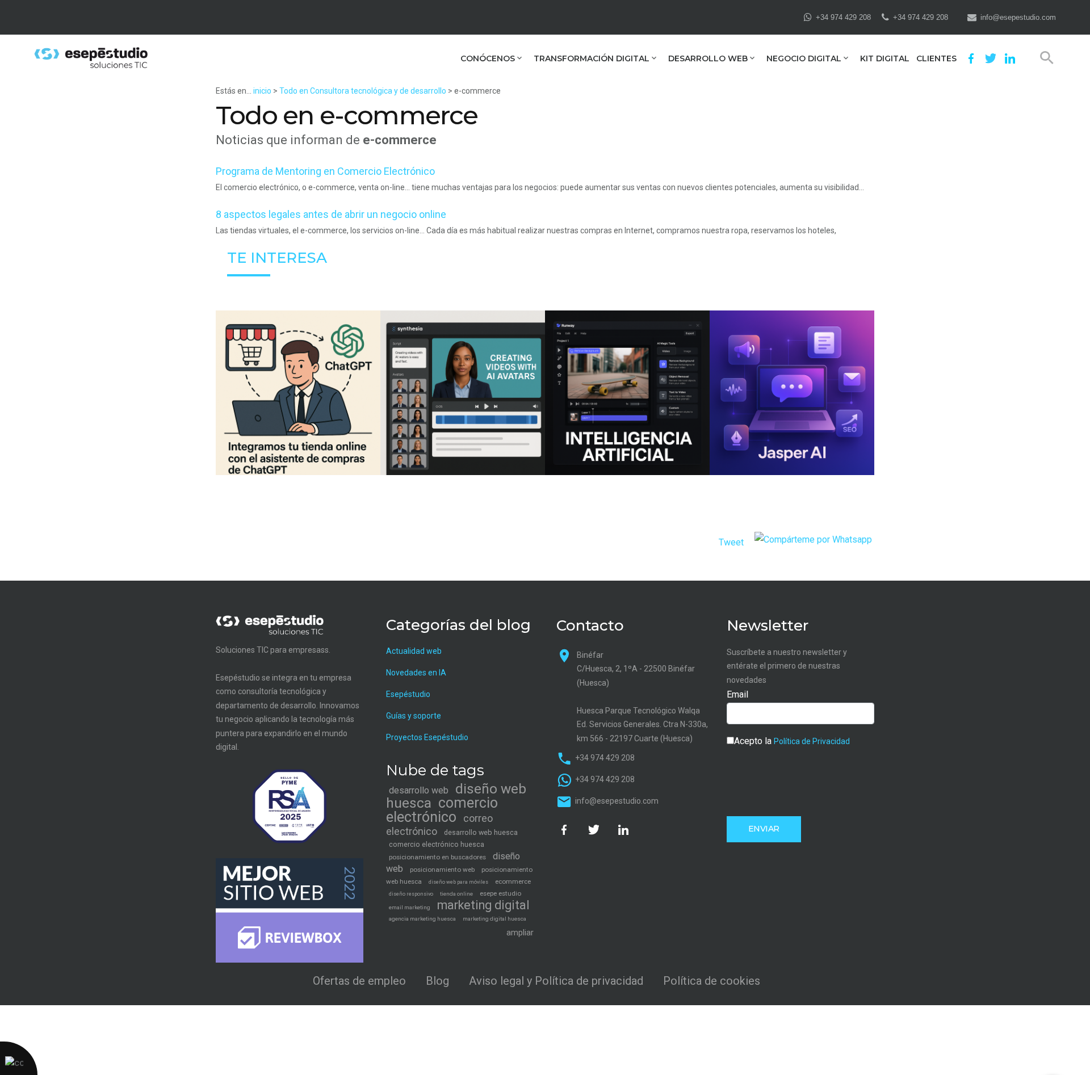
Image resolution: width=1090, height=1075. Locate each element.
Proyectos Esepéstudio (427, 737)
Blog (437, 981)
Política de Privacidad (812, 741)
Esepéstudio (408, 694)
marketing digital (483, 905)
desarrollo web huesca (481, 832)
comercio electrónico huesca (436, 844)
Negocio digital (803, 59)
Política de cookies (711, 981)
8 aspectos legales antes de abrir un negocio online (331, 214)
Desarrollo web (708, 59)
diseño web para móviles (458, 882)
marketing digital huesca (494, 919)
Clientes (936, 59)
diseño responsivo (411, 894)
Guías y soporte (413, 715)
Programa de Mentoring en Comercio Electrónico (325, 171)
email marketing (409, 907)
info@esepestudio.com (1018, 17)
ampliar (520, 932)
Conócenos (487, 59)
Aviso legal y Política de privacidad (556, 981)
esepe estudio (500, 893)
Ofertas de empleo (359, 981)
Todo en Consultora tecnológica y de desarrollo (362, 90)
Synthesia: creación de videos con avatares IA (462, 417)
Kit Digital (884, 59)
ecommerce (513, 881)
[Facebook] (971, 58)
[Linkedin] (1010, 58)
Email (737, 694)
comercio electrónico (442, 810)
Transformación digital (591, 59)
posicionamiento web (442, 870)
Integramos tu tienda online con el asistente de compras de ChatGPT (298, 418)
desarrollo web (418, 790)
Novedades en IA (416, 672)
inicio (262, 90)
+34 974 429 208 (843, 17)
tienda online (456, 894)
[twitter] (991, 58)
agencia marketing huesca (422, 919)
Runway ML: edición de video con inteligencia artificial (627, 418)
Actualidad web (414, 651)
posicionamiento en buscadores (437, 857)
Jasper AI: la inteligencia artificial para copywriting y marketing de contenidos (792, 418)
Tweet (731, 542)
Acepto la (792, 741)
